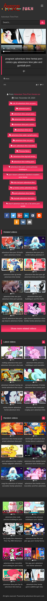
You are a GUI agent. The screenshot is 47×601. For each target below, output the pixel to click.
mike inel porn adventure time (24, 182)
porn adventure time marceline (24, 146)
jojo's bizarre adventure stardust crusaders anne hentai (24, 176)
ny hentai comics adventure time (24, 188)
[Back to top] (39, 594)
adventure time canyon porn (24, 114)
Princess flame (24, 151)
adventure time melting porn (24, 162)
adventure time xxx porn (24, 140)
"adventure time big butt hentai (24, 156)
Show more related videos (23, 328)
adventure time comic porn (24, 119)
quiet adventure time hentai (24, 193)
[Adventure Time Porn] (19, 8)
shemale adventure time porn (24, 198)
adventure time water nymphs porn (24, 135)
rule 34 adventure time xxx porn (24, 103)
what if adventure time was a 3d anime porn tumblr (24, 205)
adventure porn (24, 108)
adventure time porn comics (24, 124)
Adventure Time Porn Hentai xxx (27, 94)
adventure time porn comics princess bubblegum (24, 168)
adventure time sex (24, 130)
